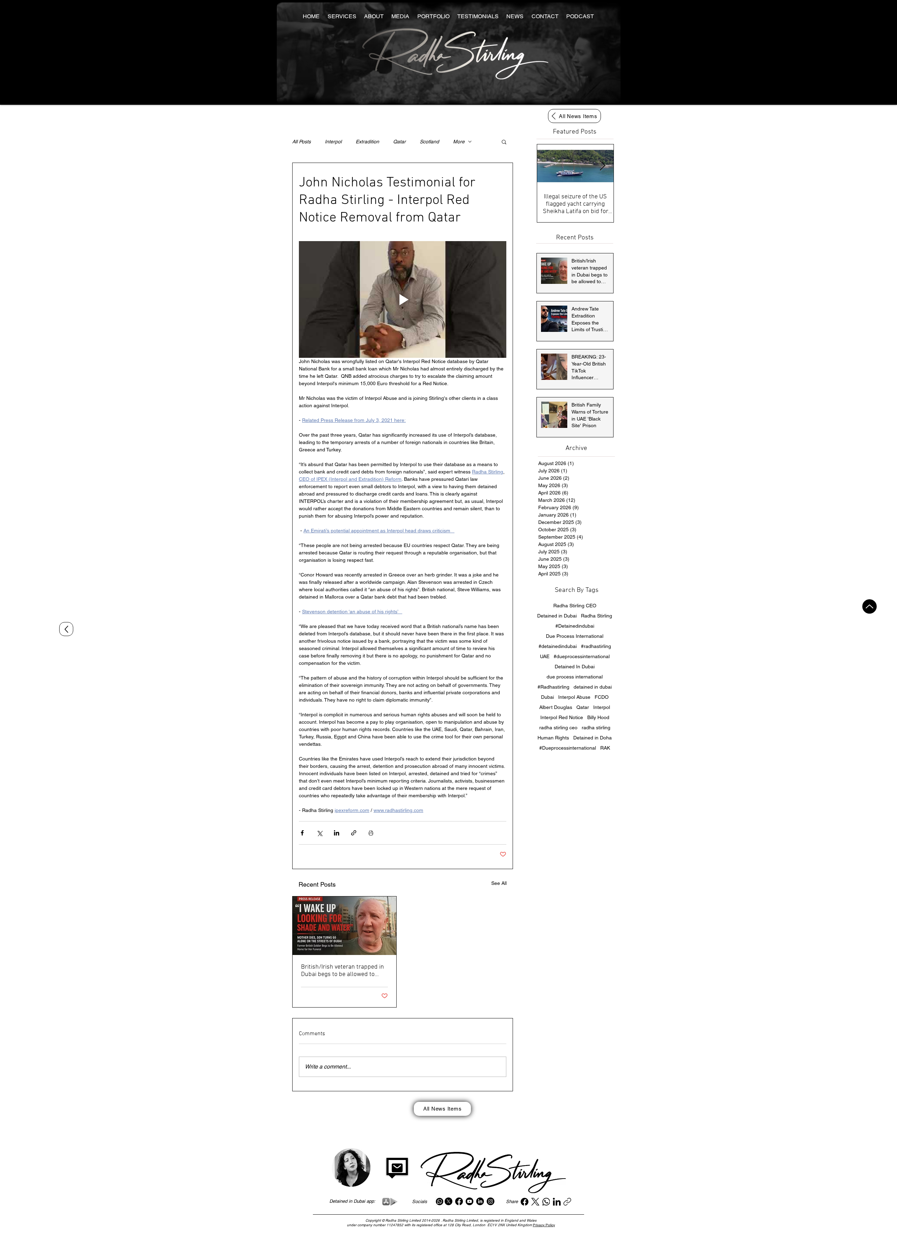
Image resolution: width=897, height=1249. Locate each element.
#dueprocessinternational (582, 656)
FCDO (602, 697)
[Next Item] (602, 166)
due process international (575, 677)
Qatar (399, 141)
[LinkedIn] (480, 1201)
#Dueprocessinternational (567, 748)
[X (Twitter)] (535, 1202)
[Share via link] (353, 833)
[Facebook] (459, 1201)
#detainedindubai (558, 646)
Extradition (367, 141)
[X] (448, 1201)
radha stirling (596, 727)
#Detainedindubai (574, 626)
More (459, 141)
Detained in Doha (592, 737)
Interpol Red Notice (561, 717)
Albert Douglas (555, 707)
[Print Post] (371, 833)
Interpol (333, 141)
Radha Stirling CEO (574, 605)
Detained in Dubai (557, 616)
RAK (605, 748)
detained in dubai (593, 687)
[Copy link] (567, 1202)
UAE (544, 656)
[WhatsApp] (546, 1202)
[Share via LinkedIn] (336, 833)
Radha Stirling (596, 616)
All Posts (301, 141)
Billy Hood (598, 717)
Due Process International (574, 636)
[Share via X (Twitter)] (319, 833)
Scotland (429, 141)
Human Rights (553, 737)
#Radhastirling (553, 687)
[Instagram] (490, 1201)
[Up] (869, 606)
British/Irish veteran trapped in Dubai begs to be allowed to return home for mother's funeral (342, 970)
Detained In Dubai (575, 666)
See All (499, 883)
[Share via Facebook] (302, 833)
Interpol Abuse (574, 697)
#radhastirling (596, 646)
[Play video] (402, 299)
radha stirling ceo (558, 727)
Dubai (547, 697)
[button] (504, 141)
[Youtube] (469, 1201)
